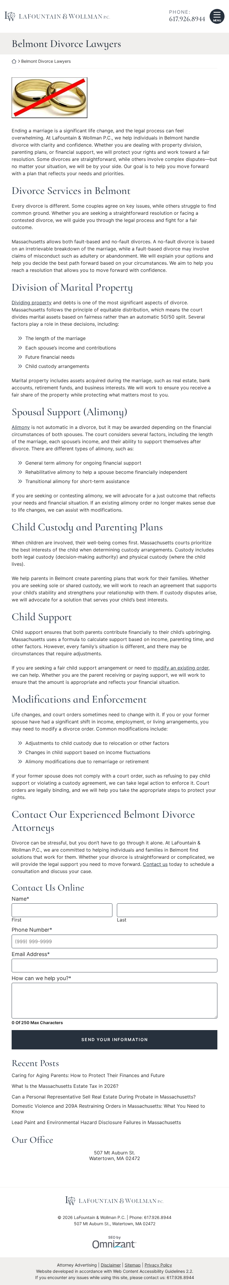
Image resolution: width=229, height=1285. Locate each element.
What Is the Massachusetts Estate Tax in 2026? (65, 1086)
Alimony (21, 427)
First (16, 920)
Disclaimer (111, 1264)
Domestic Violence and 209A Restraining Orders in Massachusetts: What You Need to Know (108, 1109)
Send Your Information (114, 1039)
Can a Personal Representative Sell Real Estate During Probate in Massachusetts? (104, 1097)
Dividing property (32, 302)
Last (121, 920)
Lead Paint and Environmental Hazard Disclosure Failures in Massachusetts (96, 1122)
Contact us (155, 864)
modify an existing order (180, 668)
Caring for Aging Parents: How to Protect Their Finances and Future (88, 1075)
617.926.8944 (187, 19)
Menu (217, 20)
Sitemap (133, 1264)
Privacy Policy (158, 1264)
